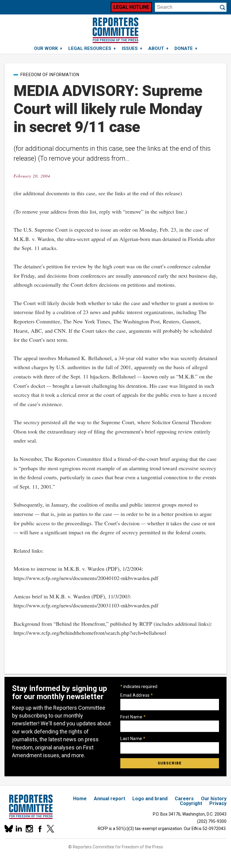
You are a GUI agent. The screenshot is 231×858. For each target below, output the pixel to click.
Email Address (136, 695)
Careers (184, 798)
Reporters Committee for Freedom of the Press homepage (115, 30)
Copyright (191, 803)
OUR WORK (46, 48)
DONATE (183, 48)
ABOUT (156, 48)
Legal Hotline (131, 7)
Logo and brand (150, 798)
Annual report (109, 798)
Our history (213, 798)
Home (80, 798)
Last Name (133, 738)
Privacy (217, 803)
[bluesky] (8, 828)
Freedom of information (49, 74)
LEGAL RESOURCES (89, 48)
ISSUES (130, 48)
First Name (133, 717)
